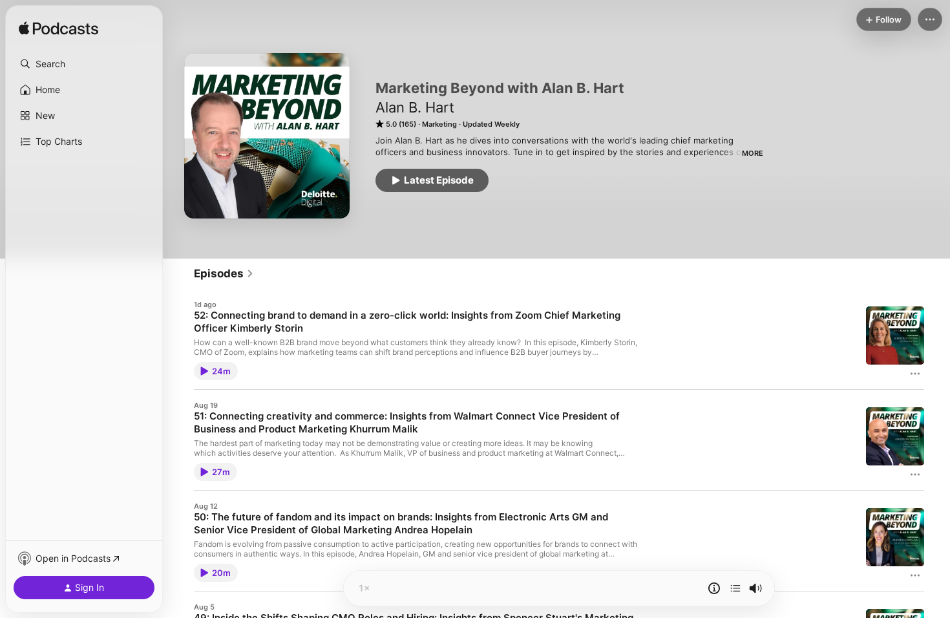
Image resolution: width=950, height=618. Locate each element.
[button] (84, 64)
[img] (58, 29)
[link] (224, 273)
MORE (752, 153)
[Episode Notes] (714, 588)
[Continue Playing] (735, 588)
